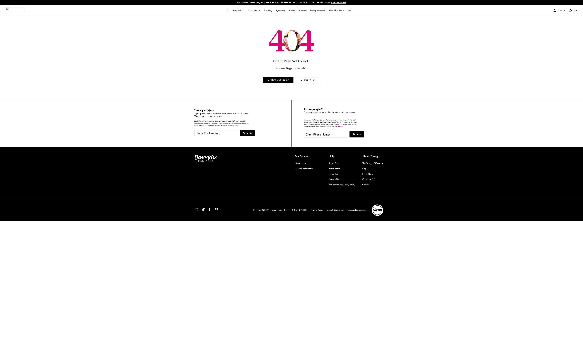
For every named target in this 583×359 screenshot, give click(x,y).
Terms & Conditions (334, 210)
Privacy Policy (316, 210)
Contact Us (334, 179)
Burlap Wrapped (318, 10)
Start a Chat (334, 163)
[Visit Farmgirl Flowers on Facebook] (210, 210)
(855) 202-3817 (299, 210)
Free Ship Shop (336, 10)
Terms (336, 126)
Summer (302, 10)
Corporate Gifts (369, 179)
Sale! (349, 10)
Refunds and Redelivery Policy (342, 184)
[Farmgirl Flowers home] (15, 10)
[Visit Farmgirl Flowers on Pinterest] (216, 210)
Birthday (268, 10)
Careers (365, 184)
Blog (364, 169)
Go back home (308, 79)
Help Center (334, 169)
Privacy (341, 126)
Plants (292, 10)
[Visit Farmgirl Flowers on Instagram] (196, 210)
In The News (367, 174)
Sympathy (280, 10)
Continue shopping (278, 79)
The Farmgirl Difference (372, 163)
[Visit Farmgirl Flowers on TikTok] (203, 210)
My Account (300, 163)
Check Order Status (304, 169)
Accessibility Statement (357, 210)
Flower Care (334, 174)
